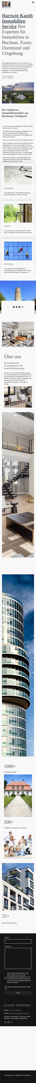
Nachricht (8, 946)
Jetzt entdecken (8, 77)
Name (7, 938)
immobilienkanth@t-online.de (19, 1013)
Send (18, 993)
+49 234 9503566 (15, 1010)
